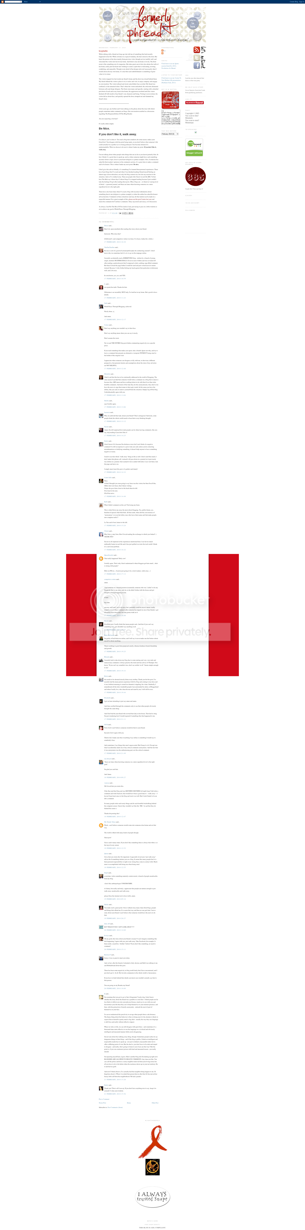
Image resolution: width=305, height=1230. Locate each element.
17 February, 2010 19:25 (115, 651)
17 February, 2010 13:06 (115, 407)
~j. (163, 53)
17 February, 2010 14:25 (115, 435)
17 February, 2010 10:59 (115, 278)
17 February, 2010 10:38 (115, 242)
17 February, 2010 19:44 (115, 692)
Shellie (106, 401)
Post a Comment (104, 1099)
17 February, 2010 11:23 (115, 298)
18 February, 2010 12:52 (115, 848)
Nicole (106, 621)
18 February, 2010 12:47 (115, 816)
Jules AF (107, 924)
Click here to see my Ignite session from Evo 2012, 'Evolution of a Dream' (170, 65)
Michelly (107, 374)
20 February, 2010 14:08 (115, 930)
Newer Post (102, 1103)
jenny (164, 51)
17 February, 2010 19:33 (115, 671)
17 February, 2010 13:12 (115, 421)
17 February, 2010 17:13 (115, 574)
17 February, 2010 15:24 (115, 525)
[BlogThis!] (125, 213)
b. (104, 284)
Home (129, 1103)
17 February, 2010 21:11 (115, 719)
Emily (106, 441)
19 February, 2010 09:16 (115, 899)
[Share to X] (127, 213)
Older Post (155, 1103)
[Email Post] (120, 213)
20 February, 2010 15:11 (115, 949)
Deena (106, 225)
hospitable (103, 50)
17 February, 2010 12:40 (115, 368)
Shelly (106, 904)
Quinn (106, 853)
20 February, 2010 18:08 (115, 988)
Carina (106, 325)
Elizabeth (107, 698)
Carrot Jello (108, 477)
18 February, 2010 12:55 (115, 867)
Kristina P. (107, 955)
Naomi (106, 427)
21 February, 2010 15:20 (115, 1079)
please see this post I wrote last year (139, 199)
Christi (106, 531)
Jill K (106, 724)
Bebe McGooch (109, 635)
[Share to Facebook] (130, 213)
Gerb (105, 303)
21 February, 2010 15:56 (115, 1094)
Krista (106, 676)
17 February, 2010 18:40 (115, 615)
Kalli (105, 502)
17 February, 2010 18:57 (115, 630)
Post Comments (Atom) (115, 1107)
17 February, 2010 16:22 (115, 550)
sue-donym (107, 759)
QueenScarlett (108, 555)
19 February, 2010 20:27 (115, 918)
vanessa (106, 783)
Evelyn (106, 935)
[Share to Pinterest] (132, 213)
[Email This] (123, 213)
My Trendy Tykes (110, 822)
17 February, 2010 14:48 (115, 496)
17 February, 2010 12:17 (115, 319)
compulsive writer (110, 579)
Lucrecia (107, 412)
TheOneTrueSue (109, 247)
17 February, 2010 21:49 (115, 753)
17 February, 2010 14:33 (115, 472)
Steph (106, 873)
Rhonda (106, 657)
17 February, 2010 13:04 (115, 395)
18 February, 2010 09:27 (115, 777)
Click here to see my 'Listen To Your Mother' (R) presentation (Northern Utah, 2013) (171, 80)
